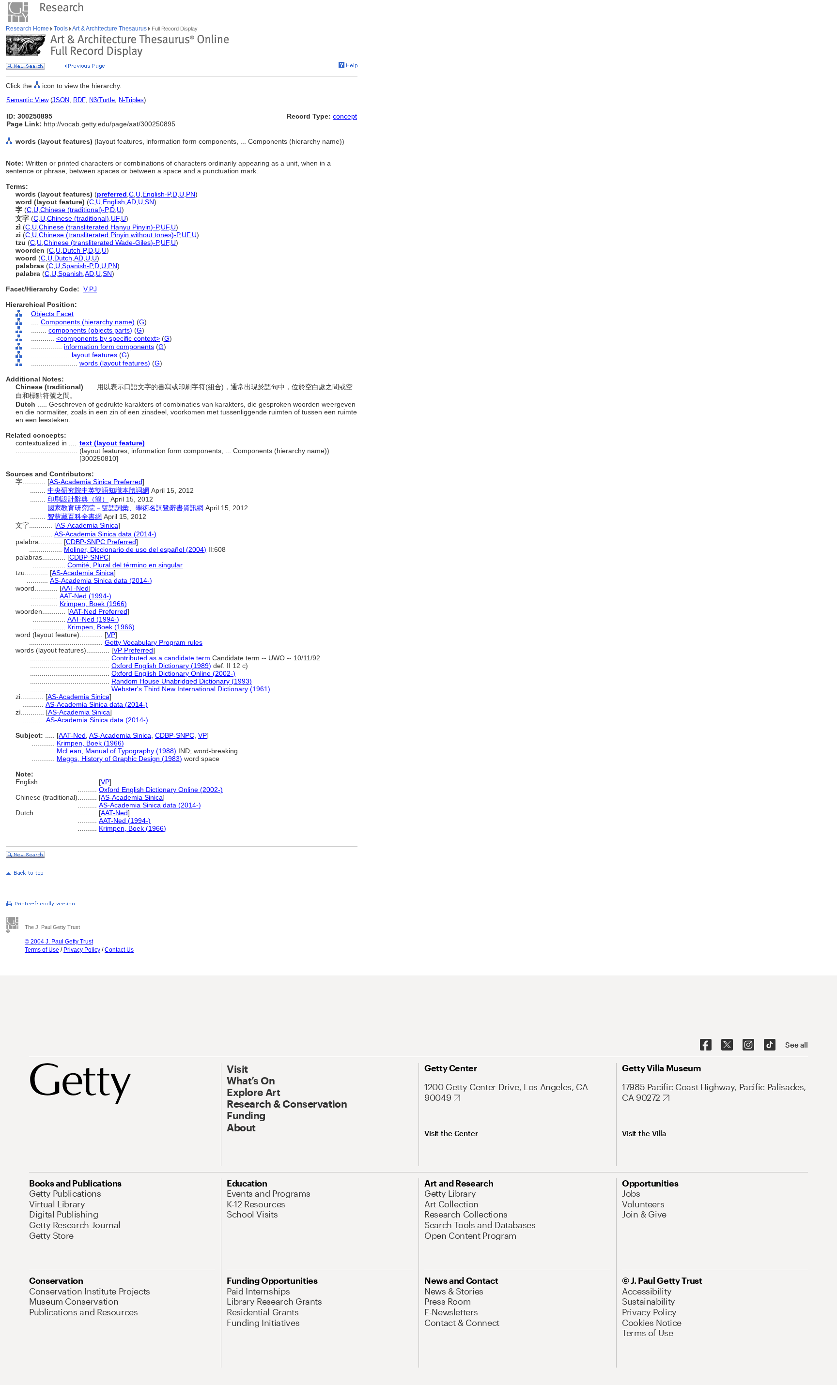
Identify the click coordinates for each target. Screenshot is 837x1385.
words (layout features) (114, 363)
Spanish (70, 273)
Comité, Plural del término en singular (125, 565)
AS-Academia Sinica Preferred (95, 482)
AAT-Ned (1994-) (85, 596)
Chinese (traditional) (78, 218)
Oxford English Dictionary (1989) (161, 666)
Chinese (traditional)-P (74, 209)
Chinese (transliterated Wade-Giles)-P (101, 242)
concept (345, 116)
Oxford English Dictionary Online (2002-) (173, 673)
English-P (156, 194)
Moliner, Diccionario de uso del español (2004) (135, 549)
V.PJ (90, 289)
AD (131, 202)
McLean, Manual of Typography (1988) (116, 751)
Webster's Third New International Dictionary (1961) (190, 689)
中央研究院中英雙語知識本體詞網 (98, 490)
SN (149, 202)
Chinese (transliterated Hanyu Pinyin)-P (99, 227)
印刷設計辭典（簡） (77, 499)
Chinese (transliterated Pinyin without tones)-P (109, 235)
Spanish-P (77, 266)
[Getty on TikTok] (769, 1045)
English (114, 202)
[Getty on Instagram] (748, 1045)
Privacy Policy (81, 949)
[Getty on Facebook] (706, 1045)
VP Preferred (133, 650)
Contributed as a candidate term (160, 658)
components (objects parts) (90, 330)
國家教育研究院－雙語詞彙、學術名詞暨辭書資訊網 (125, 508)
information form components (109, 346)
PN (190, 194)
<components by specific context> (108, 338)
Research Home (28, 28)
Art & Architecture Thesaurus (109, 28)
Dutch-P (74, 250)
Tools (60, 28)
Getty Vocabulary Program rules (153, 642)
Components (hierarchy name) (88, 322)
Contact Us (119, 949)
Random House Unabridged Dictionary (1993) (181, 681)
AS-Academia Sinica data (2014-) (105, 534)
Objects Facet (52, 314)
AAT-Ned (75, 588)
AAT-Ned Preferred (98, 611)
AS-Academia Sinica (87, 525)
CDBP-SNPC (88, 557)
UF (115, 218)
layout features (94, 355)
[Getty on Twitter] (727, 1045)
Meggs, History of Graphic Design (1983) (119, 758)
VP (111, 635)
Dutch (63, 258)
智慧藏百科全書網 (74, 516)
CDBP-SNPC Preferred (101, 542)
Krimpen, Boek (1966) (93, 604)
